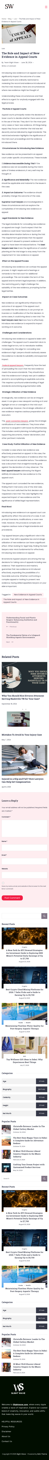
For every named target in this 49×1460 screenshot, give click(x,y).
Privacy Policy (8, 1426)
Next (8, 642)
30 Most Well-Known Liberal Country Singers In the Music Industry (27, 1154)
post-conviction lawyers (17, 421)
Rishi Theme (42, 1454)
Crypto (24, 947)
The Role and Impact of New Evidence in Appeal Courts (21, 600)
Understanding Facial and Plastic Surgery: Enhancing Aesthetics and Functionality (21, 620)
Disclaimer (6, 1431)
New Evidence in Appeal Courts (28, 594)
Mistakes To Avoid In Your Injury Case (22, 734)
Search (44, 916)
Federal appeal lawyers (12, 365)
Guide (20, 1023)
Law (3, 48)
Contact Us (7, 1441)
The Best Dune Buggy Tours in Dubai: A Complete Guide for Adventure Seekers (30, 1140)
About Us (6, 1436)
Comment (6, 817)
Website (5, 869)
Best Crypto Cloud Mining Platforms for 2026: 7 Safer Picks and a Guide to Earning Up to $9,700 (24, 992)
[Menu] (46, 7)
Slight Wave (21, 1454)
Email (4, 855)
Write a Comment (9, 66)
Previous (13, 627)
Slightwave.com (20, 1404)
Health (28, 1023)
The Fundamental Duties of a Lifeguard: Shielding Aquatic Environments (23, 636)
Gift (24, 1056)
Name (4, 841)
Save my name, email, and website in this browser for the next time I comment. (24, 887)
